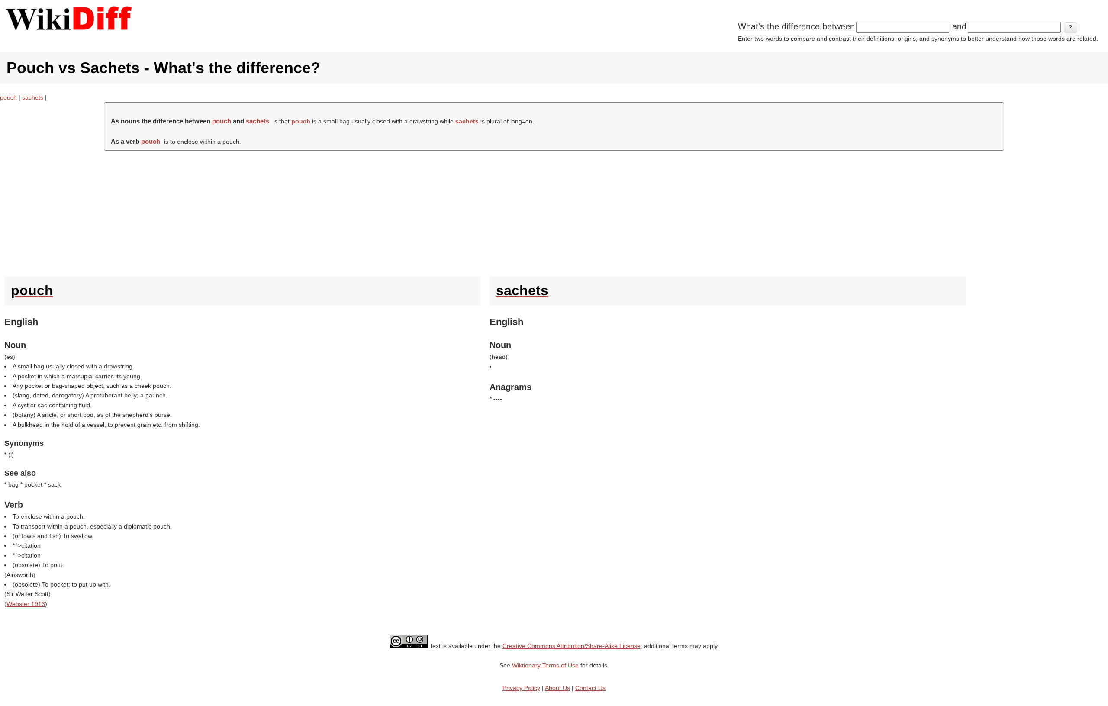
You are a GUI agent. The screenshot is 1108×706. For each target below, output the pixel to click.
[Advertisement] (554, 211)
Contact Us (590, 687)
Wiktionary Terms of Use (545, 665)
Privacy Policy (521, 687)
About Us (557, 687)
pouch (8, 97)
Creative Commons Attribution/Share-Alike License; (572, 645)
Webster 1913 (25, 603)
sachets (32, 97)
